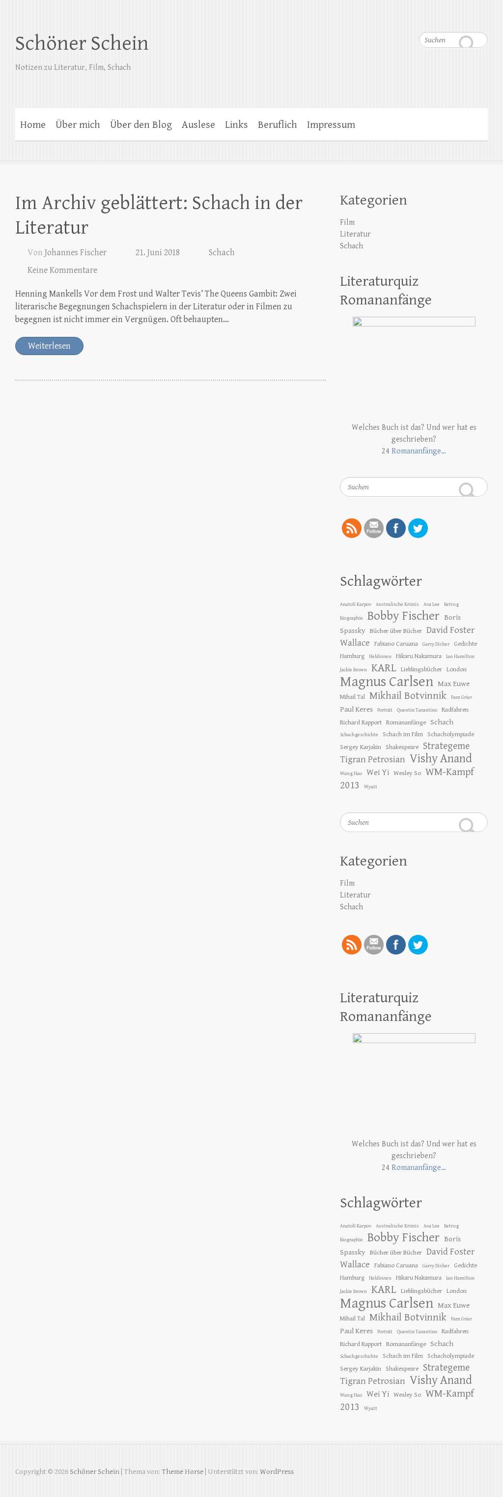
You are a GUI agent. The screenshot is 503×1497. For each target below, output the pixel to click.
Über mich (78, 125)
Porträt (384, 710)
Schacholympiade (450, 734)
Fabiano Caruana (396, 644)
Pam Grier (461, 697)
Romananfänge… (418, 451)
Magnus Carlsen (386, 681)
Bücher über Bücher (396, 631)
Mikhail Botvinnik (408, 696)
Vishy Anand (441, 758)
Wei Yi (377, 773)
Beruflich (277, 125)
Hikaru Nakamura (419, 656)
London (457, 669)
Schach (222, 252)
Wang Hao (351, 774)
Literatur (355, 234)
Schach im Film (403, 734)
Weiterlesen (49, 346)
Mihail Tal (352, 697)
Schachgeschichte (359, 735)
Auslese (198, 125)
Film (347, 222)
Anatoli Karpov (355, 604)
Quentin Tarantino (417, 710)
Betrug (451, 604)
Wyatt (370, 787)
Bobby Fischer (403, 616)
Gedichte (465, 644)
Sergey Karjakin (360, 747)
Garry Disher (435, 644)
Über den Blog (141, 125)
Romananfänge (406, 722)
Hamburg (352, 656)
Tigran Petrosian (372, 759)
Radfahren (455, 710)
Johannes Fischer (76, 252)
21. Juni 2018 (158, 252)
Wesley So (407, 773)
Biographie (351, 618)
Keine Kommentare (62, 270)
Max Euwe (454, 683)
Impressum (331, 125)
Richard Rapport (361, 722)
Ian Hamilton (460, 656)
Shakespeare (402, 747)
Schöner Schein (82, 43)
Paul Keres (356, 709)
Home (33, 125)
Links (236, 125)
